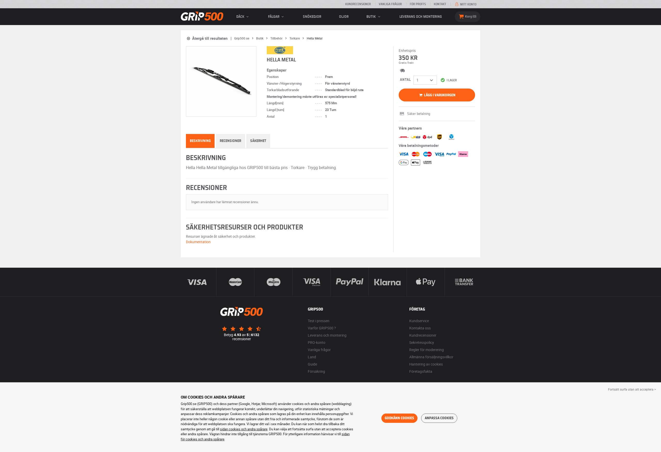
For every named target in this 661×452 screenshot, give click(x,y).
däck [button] (240, 17)
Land (312, 356)
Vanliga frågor (390, 4)
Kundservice (419, 320)
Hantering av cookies (426, 364)
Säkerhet (258, 141)
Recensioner (230, 141)
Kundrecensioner (358, 4)
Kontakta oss (420, 328)
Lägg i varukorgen (439, 95)
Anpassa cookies (439, 418)
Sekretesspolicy (421, 342)
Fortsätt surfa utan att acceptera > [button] (632, 389)
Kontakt (440, 4)
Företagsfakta (420, 371)
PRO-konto (316, 342)
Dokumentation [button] (198, 241)
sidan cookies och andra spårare (243, 429)
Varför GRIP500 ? (322, 328)
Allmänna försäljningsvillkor (431, 356)
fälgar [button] (274, 17)
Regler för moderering (426, 349)
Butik (371, 17)
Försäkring (316, 371)
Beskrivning (200, 141)
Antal (405, 80)
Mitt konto (467, 4)
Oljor (344, 17)
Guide (312, 364)
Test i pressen (318, 320)
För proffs (418, 4)
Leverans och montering (420, 17)
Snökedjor (312, 17)
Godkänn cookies (399, 418)
